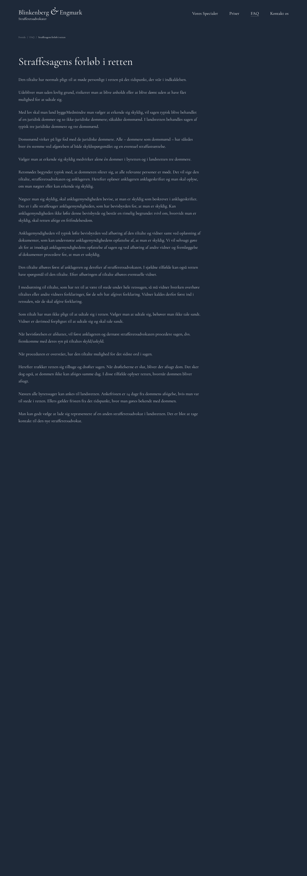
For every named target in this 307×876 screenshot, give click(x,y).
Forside (22, 37)
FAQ (31, 37)
